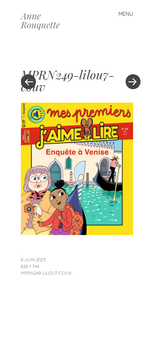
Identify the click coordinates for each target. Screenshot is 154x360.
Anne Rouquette (40, 20)
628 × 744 (30, 266)
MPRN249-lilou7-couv (46, 273)
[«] (49, 59)
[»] (129, 59)
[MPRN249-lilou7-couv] (77, 232)
